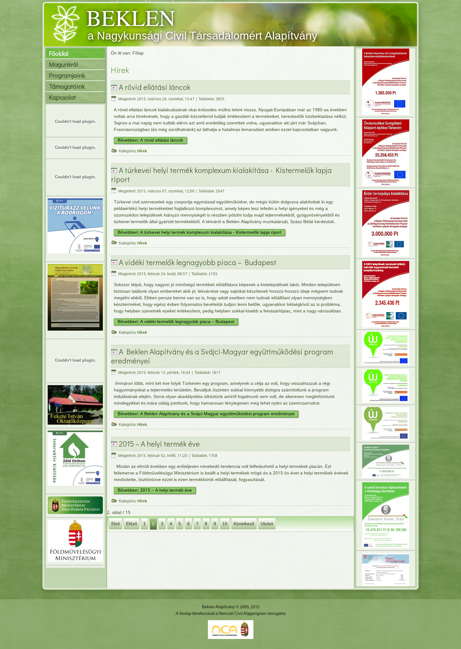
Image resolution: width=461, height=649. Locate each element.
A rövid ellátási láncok (154, 87)
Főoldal (58, 53)
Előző (131, 523)
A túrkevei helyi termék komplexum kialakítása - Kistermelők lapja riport (221, 174)
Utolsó (267, 523)
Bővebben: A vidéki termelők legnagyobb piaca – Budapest (176, 321)
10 (224, 523)
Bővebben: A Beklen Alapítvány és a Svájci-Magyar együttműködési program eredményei (206, 414)
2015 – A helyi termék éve (159, 443)
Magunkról (63, 64)
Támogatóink (67, 86)
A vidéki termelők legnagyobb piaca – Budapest (197, 262)
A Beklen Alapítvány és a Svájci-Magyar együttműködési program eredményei (222, 356)
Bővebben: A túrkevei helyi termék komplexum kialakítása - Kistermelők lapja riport (199, 232)
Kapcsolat (62, 97)
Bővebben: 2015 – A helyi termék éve (155, 490)
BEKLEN (130, 17)
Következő (244, 523)
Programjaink (67, 75)
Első (115, 523)
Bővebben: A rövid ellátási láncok (150, 140)
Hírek (142, 151)
